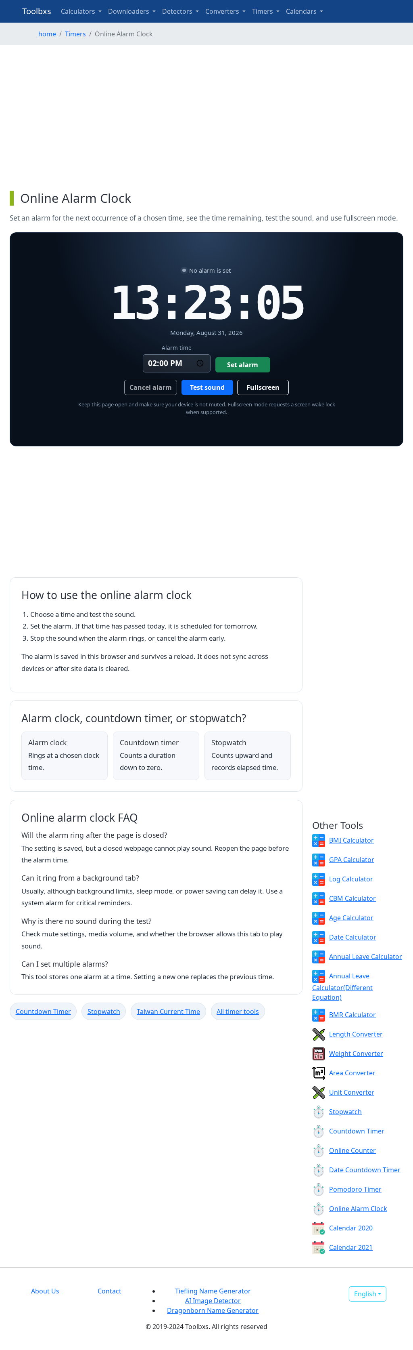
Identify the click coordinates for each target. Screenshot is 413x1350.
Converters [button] (223, 11)
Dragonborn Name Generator (213, 1310)
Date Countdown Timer (364, 1169)
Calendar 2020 (351, 1228)
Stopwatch (104, 1011)
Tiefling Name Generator (213, 1291)
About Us (45, 1291)
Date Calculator (352, 937)
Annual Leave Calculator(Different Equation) (342, 986)
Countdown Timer (43, 1011)
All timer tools (238, 1011)
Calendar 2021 (351, 1247)
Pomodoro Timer (355, 1189)
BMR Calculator (352, 1014)
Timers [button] (263, 11)
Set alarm (242, 364)
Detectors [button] (178, 11)
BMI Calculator (351, 840)
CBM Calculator (352, 898)
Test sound (207, 387)
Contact (109, 1291)
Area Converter (352, 1072)
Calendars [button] (302, 11)
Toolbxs (36, 11)
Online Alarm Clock (358, 1208)
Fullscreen (263, 387)
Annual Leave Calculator (365, 956)
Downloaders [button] (129, 11)
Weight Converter (356, 1053)
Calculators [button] (79, 11)
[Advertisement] (206, 118)
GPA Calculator (351, 859)
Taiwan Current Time (168, 1011)
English (365, 1293)
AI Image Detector (213, 1300)
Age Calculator (351, 917)
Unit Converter (351, 1092)
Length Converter (356, 1034)
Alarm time (177, 347)
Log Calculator (351, 879)
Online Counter (352, 1150)
